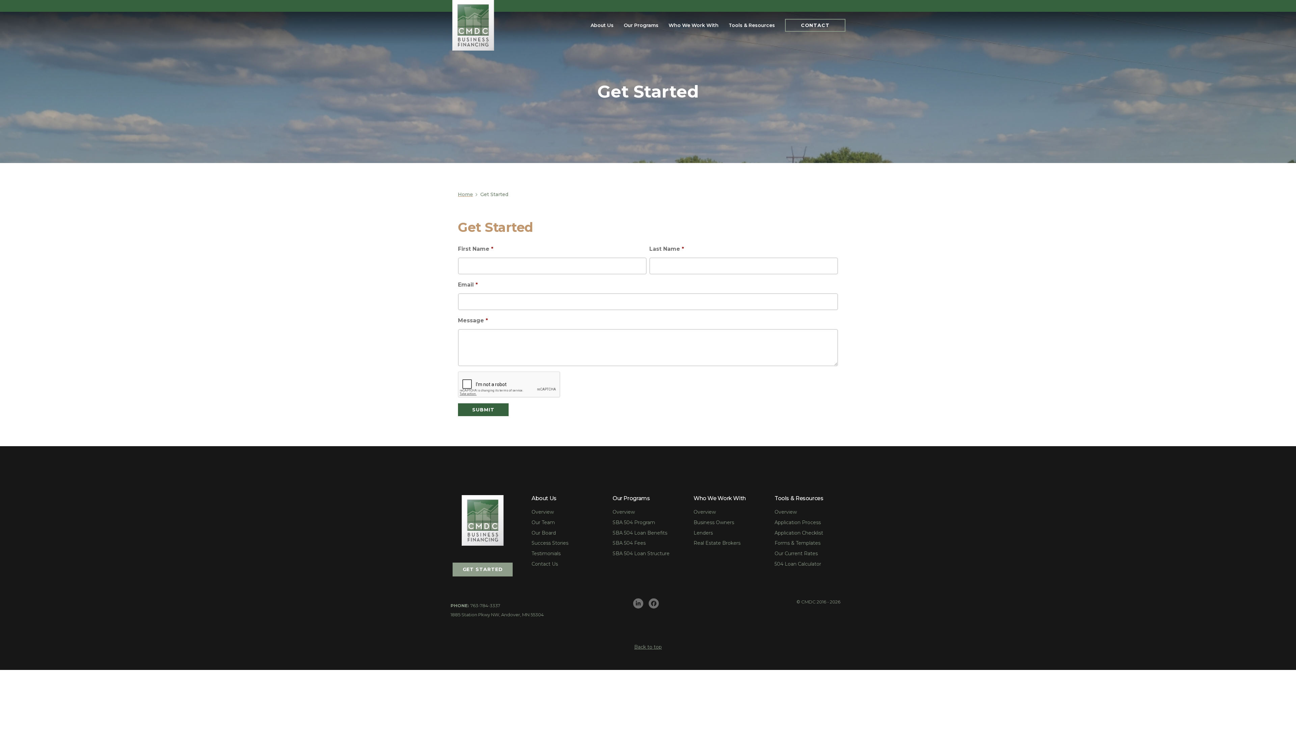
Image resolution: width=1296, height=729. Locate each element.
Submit (483, 410)
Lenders (703, 533)
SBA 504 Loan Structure (641, 553)
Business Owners (714, 522)
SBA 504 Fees (629, 543)
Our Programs (641, 25)
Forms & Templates (797, 543)
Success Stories (550, 543)
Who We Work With (694, 25)
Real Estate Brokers (717, 543)
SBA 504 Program (634, 522)
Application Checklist (799, 533)
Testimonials (546, 553)
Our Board (544, 533)
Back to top (648, 647)
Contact (815, 25)
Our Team (543, 522)
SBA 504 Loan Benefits (640, 533)
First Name (475, 249)
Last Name (666, 249)
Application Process (798, 522)
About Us (602, 25)
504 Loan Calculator (798, 564)
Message (473, 320)
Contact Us (545, 564)
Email (468, 284)
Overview (543, 512)
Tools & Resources (752, 25)
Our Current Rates (796, 553)
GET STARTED (483, 569)
